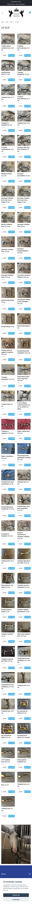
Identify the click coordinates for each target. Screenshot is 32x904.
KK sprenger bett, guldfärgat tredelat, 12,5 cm (24, 468)
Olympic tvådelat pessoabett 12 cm (23, 621)
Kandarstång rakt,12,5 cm (5, 84)
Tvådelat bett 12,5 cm (7, 109)
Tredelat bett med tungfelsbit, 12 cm (7, 493)
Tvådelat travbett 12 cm (7, 646)
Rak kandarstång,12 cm (23, 337)
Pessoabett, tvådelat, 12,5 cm (7, 545)
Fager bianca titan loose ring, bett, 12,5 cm (23, 389)
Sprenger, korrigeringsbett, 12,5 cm (23, 261)
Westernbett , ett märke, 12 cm (7, 597)
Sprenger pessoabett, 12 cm (23, 185)
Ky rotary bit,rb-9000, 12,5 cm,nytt (23, 747)
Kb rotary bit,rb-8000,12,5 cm (22, 723)
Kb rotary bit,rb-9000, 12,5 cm (6, 747)
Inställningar (16, 899)
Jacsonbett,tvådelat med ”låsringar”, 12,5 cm (23, 312)
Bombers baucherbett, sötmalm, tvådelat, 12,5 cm (23, 546)
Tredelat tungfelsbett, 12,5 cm (7, 160)
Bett (11, 32)
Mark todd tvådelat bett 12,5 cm (23, 646)
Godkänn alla (16, 895)
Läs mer (4, 65)
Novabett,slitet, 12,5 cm (6, 185)
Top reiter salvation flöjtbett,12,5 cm (23, 287)
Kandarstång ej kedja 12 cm (6, 621)
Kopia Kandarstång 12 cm (7, 312)
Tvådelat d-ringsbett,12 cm (6, 135)
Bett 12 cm (5, 795)
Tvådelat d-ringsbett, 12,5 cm (7, 443)
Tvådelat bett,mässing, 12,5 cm (23, 58)
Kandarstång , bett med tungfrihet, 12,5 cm (23, 519)
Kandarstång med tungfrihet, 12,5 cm (23, 362)
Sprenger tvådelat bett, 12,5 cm (7, 287)
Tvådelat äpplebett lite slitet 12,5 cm (23, 572)
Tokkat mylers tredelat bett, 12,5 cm (7, 58)
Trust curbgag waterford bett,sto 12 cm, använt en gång (23, 416)
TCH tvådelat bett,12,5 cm (5, 771)
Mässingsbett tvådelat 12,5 (21, 771)
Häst (7, 32)
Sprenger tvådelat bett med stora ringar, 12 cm (7, 211)
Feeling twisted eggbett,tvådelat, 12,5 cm (7, 363)
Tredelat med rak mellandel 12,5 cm (23, 597)
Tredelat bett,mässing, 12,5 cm (23, 109)
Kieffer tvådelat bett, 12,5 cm (6, 236)
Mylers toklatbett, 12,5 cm (7, 468)
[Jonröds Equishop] (16, 18)
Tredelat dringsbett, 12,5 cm (7, 389)
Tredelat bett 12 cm (7, 416)
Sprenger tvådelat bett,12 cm (23, 236)
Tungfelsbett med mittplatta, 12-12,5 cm (23, 671)
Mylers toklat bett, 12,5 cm (23, 443)
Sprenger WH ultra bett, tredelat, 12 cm (23, 160)
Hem (2, 32)
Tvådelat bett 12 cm (23, 493)
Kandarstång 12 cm (7, 337)
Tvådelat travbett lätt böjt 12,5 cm (7, 671)
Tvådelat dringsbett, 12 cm (23, 84)
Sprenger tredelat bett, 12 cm (7, 261)
